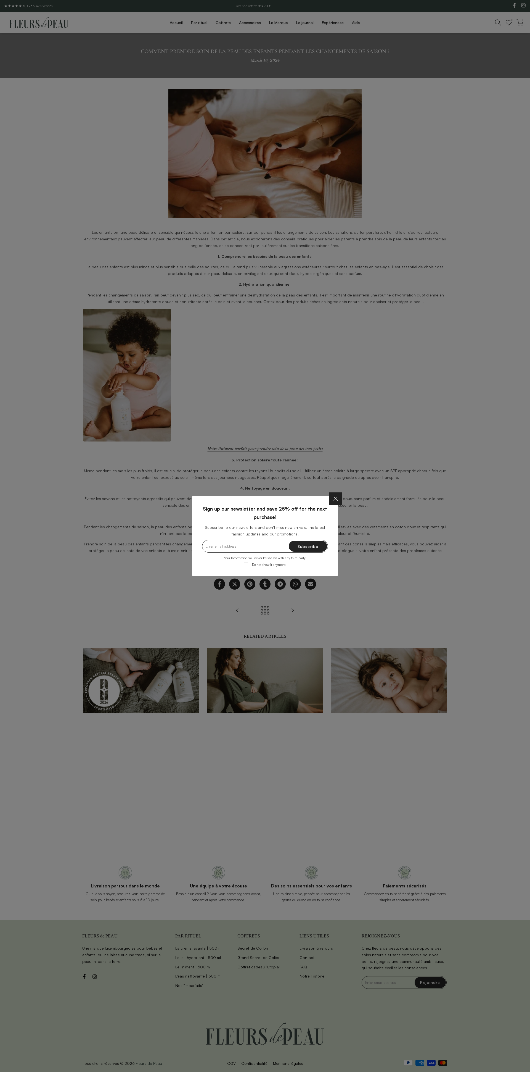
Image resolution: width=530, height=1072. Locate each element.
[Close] (335, 498)
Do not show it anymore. (269, 565)
